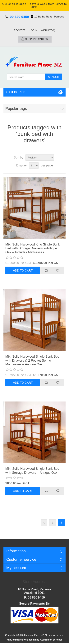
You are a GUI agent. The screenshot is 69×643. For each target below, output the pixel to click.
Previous (44, 522)
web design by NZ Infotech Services (42, 639)
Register (20, 30)
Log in (33, 30)
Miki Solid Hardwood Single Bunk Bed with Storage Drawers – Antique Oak (32, 470)
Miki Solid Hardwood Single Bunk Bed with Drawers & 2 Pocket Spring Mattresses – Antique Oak (32, 360)
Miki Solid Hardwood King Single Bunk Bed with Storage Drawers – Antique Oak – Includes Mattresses (32, 248)
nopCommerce (15, 639)
